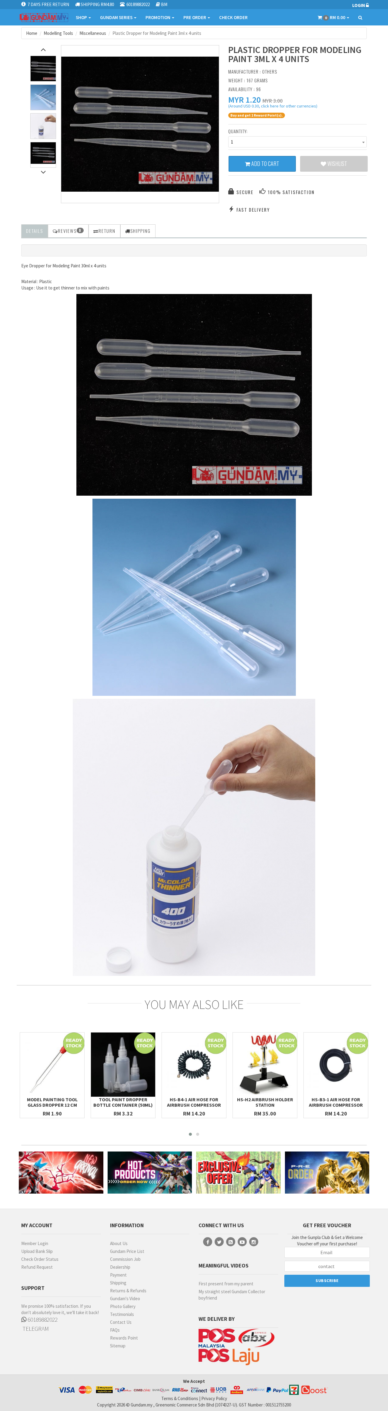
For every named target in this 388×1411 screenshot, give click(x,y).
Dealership (120, 1267)
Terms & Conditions (179, 1398)
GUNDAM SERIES (116, 17)
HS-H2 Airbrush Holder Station (265, 1102)
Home (31, 33)
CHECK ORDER (233, 17)
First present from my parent (226, 1284)
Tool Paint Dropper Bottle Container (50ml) (123, 1102)
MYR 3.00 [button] (273, 100)
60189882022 (42, 1319)
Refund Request (37, 1267)
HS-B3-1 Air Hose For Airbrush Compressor (336, 1102)
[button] (244, 99)
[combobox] (297, 141)
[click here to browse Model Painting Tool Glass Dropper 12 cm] (52, 1065)
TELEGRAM (35, 1328)
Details (34, 230)
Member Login (34, 1243)
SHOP (82, 17)
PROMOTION (158, 17)
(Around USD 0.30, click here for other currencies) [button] (272, 107)
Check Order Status (40, 1259)
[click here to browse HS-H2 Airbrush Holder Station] (265, 1065)
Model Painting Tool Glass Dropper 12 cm (52, 1102)
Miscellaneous (92, 33)
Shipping (118, 1283)
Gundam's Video (125, 1298)
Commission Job (125, 1259)
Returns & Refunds (128, 1291)
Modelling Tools (58, 33)
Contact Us (121, 1322)
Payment (118, 1275)
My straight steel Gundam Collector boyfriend (232, 1295)
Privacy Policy (214, 1398)
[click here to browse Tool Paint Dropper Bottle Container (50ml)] (123, 1065)
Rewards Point (124, 1338)
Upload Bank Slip (37, 1251)
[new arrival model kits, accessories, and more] (61, 1173)
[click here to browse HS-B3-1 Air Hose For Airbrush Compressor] (336, 1065)
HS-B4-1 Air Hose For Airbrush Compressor (194, 1102)
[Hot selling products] (150, 1173)
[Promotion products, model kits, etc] (238, 1173)
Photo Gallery (122, 1306)
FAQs (115, 1330)
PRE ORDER (195, 17)
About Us (119, 1243)
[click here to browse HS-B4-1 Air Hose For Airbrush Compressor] (194, 1065)
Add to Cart (264, 163)
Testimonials (122, 1314)
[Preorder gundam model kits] (327, 1173)
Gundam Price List (127, 1251)
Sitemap (117, 1346)
